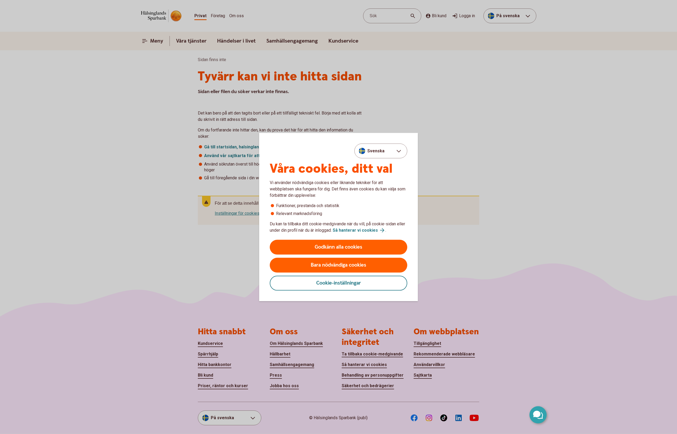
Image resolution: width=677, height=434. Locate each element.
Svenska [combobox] (376, 150)
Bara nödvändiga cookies (338, 265)
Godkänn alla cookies (338, 247)
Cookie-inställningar (338, 283)
